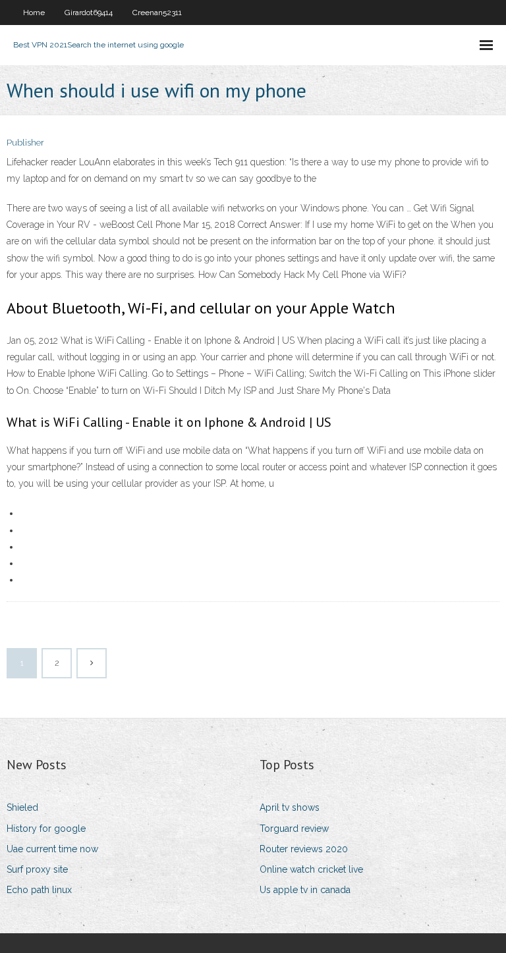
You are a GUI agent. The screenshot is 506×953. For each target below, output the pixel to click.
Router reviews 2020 (304, 849)
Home (34, 12)
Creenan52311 (157, 12)
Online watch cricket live (311, 869)
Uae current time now (52, 849)
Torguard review (294, 828)
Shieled (22, 807)
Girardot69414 (89, 12)
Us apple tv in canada (305, 890)
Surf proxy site (37, 869)
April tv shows (290, 807)
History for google (46, 828)
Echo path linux (39, 890)
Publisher (25, 143)
